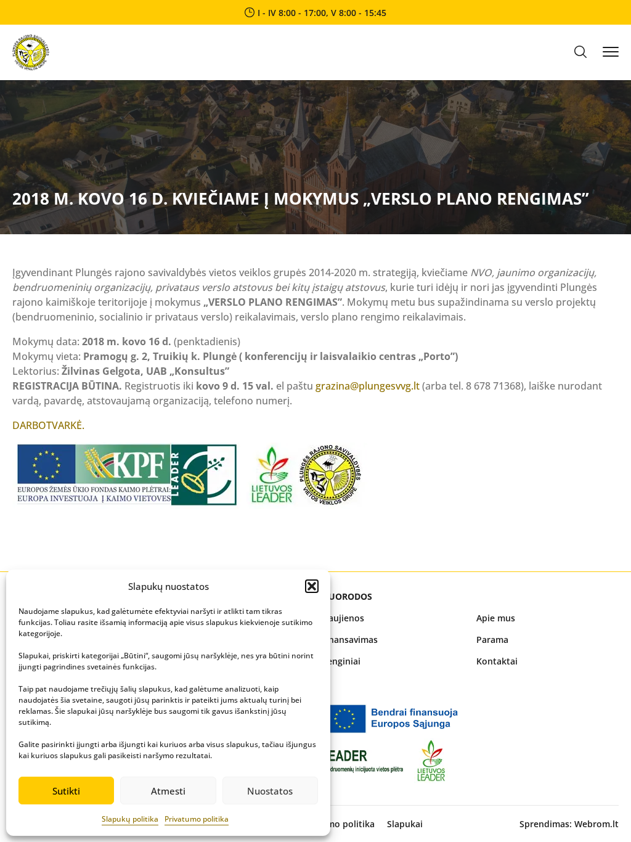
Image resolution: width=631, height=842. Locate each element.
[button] (312, 586)
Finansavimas (350, 639)
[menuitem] (393, 618)
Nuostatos (270, 791)
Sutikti (66, 791)
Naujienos (343, 618)
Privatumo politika (197, 819)
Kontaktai (497, 661)
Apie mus (495, 618)
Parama (492, 639)
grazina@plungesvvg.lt (368, 386)
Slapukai (405, 824)
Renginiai (341, 661)
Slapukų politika (130, 819)
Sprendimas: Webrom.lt (569, 824)
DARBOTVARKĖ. (48, 425)
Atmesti (168, 791)
